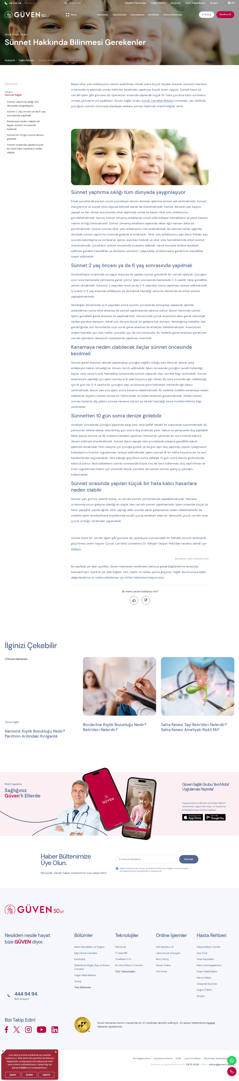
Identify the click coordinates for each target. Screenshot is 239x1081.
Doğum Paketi (204, 990)
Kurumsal (175, 3)
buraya (211, 1023)
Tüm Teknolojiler (125, 971)
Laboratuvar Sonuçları (168, 953)
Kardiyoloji (79, 959)
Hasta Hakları (204, 977)
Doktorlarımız (137, 14)
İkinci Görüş (162, 959)
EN (233, 2)
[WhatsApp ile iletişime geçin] (231, 1060)
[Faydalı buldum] (134, 600)
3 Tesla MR (121, 953)
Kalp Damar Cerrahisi (85, 953)
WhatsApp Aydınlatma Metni (219, 1058)
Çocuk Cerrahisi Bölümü (157, 101)
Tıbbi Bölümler (120, 14)
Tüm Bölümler (82, 987)
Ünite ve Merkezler (172, 14)
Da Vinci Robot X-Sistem (129, 965)
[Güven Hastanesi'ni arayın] (231, 1071)
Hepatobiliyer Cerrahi (208, 947)
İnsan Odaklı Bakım (195, 3)
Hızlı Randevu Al (164, 947)
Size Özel (202, 953)
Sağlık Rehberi (158, 3)
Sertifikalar (153, 14)
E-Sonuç (206, 14)
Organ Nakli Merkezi (85, 975)
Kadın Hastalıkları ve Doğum (89, 947)
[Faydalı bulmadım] (145, 600)
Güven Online (163, 965)
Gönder (188, 859)
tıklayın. (76, 549)
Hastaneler (102, 14)
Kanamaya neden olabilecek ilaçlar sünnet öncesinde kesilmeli (23, 125)
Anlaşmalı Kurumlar (207, 984)
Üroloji (77, 981)
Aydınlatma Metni (163, 1058)
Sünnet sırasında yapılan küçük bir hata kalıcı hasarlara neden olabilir (25, 148)
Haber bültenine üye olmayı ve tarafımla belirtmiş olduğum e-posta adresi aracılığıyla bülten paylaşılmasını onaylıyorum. (154, 869)
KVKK (178, 1058)
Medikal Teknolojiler (135, 3)
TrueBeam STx (123, 959)
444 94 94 (22, 3)
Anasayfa (10, 60)
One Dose (161, 971)
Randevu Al (225, 14)
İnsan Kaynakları (205, 959)
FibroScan (120, 947)
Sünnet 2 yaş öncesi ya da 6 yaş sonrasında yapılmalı (26, 113)
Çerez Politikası (192, 1058)
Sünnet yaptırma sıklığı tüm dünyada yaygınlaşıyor (23, 103)
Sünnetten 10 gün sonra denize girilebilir (25, 137)
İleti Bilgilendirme (142, 1058)
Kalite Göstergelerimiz (209, 965)
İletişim (214, 3)
